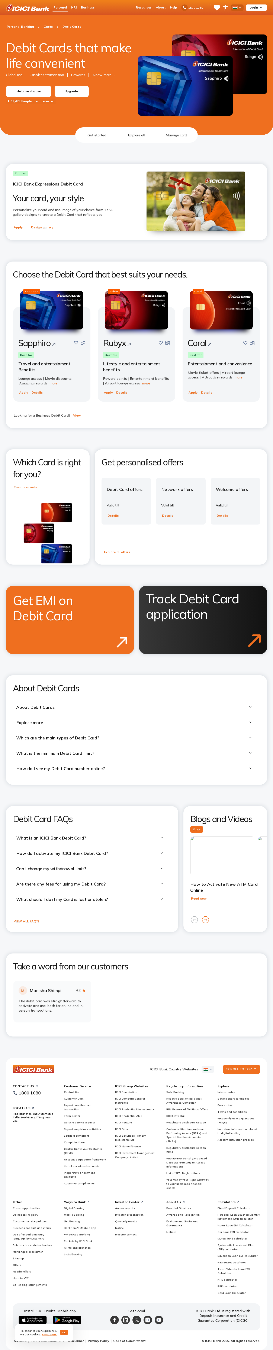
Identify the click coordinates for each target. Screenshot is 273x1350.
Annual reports (125, 1208)
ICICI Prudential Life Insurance (135, 1109)
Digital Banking (74, 1208)
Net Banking (72, 1221)
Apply (18, 227)
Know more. (49, 1334)
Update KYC (21, 1278)
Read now (198, 898)
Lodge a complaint (76, 1135)
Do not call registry (25, 1214)
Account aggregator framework (85, 1159)
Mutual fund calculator (232, 1238)
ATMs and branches (77, 1247)
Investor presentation (129, 1214)
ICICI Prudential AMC (128, 1115)
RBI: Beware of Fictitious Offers (187, 1109)
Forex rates (225, 1105)
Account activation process (236, 1139)
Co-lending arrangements (30, 1284)
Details (37, 392)
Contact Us (71, 1092)
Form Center (72, 1115)
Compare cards (25, 487)
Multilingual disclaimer (28, 1251)
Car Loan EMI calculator (233, 1232)
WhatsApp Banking (77, 1234)
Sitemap (18, 1258)
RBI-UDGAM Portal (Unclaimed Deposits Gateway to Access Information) (186, 1162)
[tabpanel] (136, 590)
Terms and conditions (232, 1111)
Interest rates (226, 1092)
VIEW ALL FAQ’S (26, 921)
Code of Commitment (129, 1341)
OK (64, 1332)
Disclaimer (76, 1341)
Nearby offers (22, 1271)
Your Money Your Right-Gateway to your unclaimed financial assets (187, 1183)
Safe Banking (175, 1092)
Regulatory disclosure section (186, 1122)
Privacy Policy (98, 1341)
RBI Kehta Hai (175, 1115)
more (53, 383)
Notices (171, 1232)
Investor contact (125, 1234)
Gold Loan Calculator (232, 1292)
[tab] (97, 135)
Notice (119, 1227)
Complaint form (74, 1142)
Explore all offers (117, 552)
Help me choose (29, 91)
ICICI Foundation (126, 1092)
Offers (17, 1265)
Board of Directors (178, 1208)
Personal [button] (60, 7)
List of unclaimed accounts (82, 1166)
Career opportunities (26, 1208)
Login (254, 7)
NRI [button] (74, 7)
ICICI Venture (123, 1122)
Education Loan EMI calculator (238, 1255)
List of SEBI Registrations (183, 1173)
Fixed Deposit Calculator (234, 1208)
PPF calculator (227, 1286)
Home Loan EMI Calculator (235, 1225)
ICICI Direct (122, 1129)
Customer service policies (30, 1221)
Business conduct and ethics (32, 1227)
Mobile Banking (74, 1214)
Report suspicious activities (82, 1129)
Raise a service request (79, 1122)
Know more (102, 75)
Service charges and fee (234, 1098)
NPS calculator (227, 1279)
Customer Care (74, 1098)
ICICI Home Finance (128, 1146)
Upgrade (71, 91)
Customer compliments (79, 1183)
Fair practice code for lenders (32, 1245)
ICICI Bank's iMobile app (80, 1227)
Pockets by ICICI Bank (78, 1241)
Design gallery (42, 227)
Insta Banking (73, 1254)
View (77, 415)
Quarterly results (126, 1221)
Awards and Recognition (183, 1214)
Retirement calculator (232, 1262)
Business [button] (87, 7)
